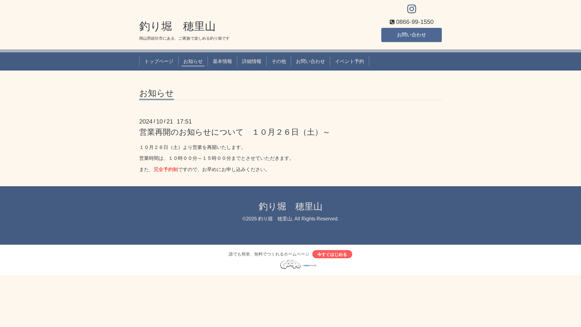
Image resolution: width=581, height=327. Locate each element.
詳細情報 (251, 61)
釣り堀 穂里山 (177, 26)
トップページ (158, 61)
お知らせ (193, 61)
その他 (278, 61)
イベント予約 (349, 61)
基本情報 (222, 61)
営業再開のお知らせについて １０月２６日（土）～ (234, 132)
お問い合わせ (411, 34)
